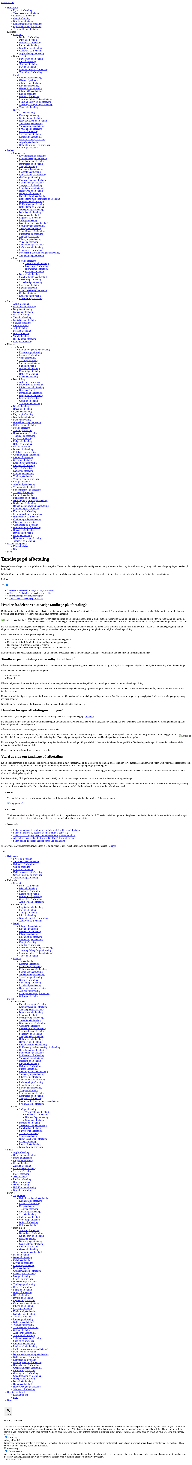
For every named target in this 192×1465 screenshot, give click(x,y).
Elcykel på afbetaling (23, 1262)
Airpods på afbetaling (29, 990)
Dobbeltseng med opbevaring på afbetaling (39, 1047)
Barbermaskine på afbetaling (32, 988)
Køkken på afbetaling (23, 1322)
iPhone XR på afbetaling (31, 939)
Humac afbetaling (21, 1182)
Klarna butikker (20, 1394)
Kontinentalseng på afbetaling (33, 1007)
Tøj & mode (19, 1195)
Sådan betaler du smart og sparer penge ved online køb (39, 840)
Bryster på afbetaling (23, 1298)
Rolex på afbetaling (28, 1225)
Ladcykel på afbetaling (24, 1314)
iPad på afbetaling (27, 942)
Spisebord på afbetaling (30, 1128)
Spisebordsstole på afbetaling (33, 1125)
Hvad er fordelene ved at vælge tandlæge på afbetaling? (32, 590)
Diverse (17, 958)
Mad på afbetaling (21, 1276)
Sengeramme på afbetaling (31, 1093)
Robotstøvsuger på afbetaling (33, 969)
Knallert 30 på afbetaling (25, 1311)
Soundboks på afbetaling (31, 972)
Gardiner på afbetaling (29, 1025)
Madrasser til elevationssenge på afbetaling (39, 1101)
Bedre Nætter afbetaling (24, 1155)
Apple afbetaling (21, 1152)
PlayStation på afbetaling (31, 907)
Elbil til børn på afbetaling (31, 1236)
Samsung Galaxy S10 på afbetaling (35, 953)
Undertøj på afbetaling (29, 1219)
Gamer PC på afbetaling (30, 899)
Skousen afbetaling (22, 1171)
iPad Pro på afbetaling (29, 945)
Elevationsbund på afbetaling (33, 1044)
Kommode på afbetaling (24, 1359)
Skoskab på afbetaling (23, 1341)
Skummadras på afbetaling (31, 1031)
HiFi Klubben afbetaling (24, 1187)
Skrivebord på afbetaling (30, 1131)
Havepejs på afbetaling (24, 1378)
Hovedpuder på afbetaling (31, 1050)
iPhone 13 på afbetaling (30, 926)
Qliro (15, 1397)
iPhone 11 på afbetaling (30, 931)
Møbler (10, 999)
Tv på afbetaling (27, 961)
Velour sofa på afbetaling (37, 1112)
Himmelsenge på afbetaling (26, 1365)
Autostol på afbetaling (29, 1230)
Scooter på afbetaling (23, 1279)
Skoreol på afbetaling (29, 1133)
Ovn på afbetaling (21, 867)
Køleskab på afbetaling (24, 864)
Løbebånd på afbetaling (30, 985)
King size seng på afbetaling (32, 1023)
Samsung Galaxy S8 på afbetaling (35, 950)
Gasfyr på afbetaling (22, 1308)
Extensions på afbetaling (30, 1201)
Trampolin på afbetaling (30, 1252)
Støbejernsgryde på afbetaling (27, 1338)
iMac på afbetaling (28, 888)
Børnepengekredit (27, 1238)
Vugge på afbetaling (28, 1090)
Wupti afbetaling (21, 1184)
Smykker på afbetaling (29, 1211)
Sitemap (112, 846)
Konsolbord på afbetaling (31, 1147)
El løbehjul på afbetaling (30, 966)
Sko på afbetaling (27, 1214)
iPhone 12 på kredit (28, 928)
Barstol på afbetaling (23, 1381)
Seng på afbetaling (28, 1015)
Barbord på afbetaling (29, 1122)
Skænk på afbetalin (28, 1136)
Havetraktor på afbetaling (25, 1281)
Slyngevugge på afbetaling (31, 1104)
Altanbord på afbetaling (24, 1333)
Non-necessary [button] (11, 1448)
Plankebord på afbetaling (25, 1346)
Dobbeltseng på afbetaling (31, 1055)
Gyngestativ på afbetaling (31, 1244)
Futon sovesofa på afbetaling (32, 1028)
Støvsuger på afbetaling (30, 982)
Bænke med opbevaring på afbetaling (31, 1354)
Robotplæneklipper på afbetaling (34, 993)
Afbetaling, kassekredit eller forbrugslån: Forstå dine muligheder (43, 838)
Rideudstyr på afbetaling (24, 1273)
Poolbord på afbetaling (24, 1343)
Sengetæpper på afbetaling (31, 1009)
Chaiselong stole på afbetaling (27, 1368)
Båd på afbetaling (21, 1295)
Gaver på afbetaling (28, 1249)
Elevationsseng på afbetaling (32, 1004)
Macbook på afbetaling (30, 891)
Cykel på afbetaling (22, 1260)
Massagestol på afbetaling (31, 1017)
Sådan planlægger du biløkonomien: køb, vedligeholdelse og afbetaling (46, 830)
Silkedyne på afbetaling (30, 1077)
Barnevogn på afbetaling (30, 1241)
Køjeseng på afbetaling (30, 1066)
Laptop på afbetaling (29, 893)
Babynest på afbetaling (30, 1042)
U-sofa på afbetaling (34, 1120)
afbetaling (89, 716)
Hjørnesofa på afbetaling (36, 1117)
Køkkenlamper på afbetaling (26, 1357)
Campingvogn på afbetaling (26, 1303)
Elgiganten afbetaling (23, 1160)
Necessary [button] (9, 1434)
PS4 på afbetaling (27, 915)
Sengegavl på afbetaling (30, 1034)
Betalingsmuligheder (17, 1392)
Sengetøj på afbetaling (29, 1085)
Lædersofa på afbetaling (36, 1114)
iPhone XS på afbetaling (30, 937)
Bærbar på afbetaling (29, 885)
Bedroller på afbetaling (30, 1060)
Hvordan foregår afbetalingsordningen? (26, 596)
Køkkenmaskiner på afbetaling (27, 872)
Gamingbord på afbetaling (25, 1373)
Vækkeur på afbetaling (24, 1335)
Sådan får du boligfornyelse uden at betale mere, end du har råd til (44, 835)
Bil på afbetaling (21, 1254)
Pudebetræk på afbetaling (31, 1082)
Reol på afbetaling (27, 1141)
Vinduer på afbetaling (23, 1324)
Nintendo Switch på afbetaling (33, 918)
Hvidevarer (12, 856)
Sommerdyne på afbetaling (32, 1074)
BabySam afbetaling (22, 1157)
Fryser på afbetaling (22, 858)
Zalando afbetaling (22, 1166)
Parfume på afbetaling (29, 1203)
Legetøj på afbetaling (29, 1246)
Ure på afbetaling (27, 1206)
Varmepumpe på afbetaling (32, 974)
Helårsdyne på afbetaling (31, 1039)
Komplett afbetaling (22, 1190)
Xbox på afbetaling (28, 912)
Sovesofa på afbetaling (30, 1020)
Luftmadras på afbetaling (31, 1095)
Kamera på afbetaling (29, 964)
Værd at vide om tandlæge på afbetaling (26, 598)
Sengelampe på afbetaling (31, 1036)
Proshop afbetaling (22, 1179)
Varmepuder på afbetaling (31, 1058)
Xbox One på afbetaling (30, 920)
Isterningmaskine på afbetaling (27, 1362)
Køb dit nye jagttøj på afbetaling (34, 1198)
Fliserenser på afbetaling (24, 1370)
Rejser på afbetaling (22, 1287)
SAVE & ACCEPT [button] (13, 1459)
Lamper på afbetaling (23, 1319)
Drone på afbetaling (28, 980)
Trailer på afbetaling (22, 1316)
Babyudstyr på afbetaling (31, 1233)
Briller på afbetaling (28, 1222)
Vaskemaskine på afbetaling (26, 861)
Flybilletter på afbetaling (24, 1300)
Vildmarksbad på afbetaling (26, 1327)
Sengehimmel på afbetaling (32, 1079)
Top (3, 851)
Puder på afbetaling (28, 1069)
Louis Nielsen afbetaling (24, 1168)
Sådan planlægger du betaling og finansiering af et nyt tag (40, 832)
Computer (18, 883)
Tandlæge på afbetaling (24, 1284)
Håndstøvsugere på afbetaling (27, 1386)
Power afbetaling (21, 1174)
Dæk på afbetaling (22, 1268)
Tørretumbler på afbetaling (25, 877)
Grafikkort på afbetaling (30, 896)
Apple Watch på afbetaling (31, 902)
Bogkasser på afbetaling (24, 1351)
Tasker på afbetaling (28, 1209)
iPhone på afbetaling (29, 934)
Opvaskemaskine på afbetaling (27, 875)
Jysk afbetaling (20, 1176)
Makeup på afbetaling (29, 1217)
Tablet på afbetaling (28, 955)
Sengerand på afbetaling (30, 1098)
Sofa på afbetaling (27, 1109)
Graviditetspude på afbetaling (27, 1376)
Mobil (16, 923)
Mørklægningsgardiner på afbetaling (30, 1349)
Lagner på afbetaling (29, 1063)
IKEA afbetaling (21, 1163)
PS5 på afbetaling (27, 910)
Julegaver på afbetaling (24, 1389)
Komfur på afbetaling (23, 869)
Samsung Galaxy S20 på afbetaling (35, 947)
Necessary (13, 1437)
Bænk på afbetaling (22, 1384)
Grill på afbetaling (21, 1330)
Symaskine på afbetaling (30, 977)
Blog (9, 1400)
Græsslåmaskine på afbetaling (27, 1271)
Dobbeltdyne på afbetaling (31, 1052)
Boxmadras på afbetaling (31, 1012)
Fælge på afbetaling (22, 1289)
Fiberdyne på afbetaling (30, 1087)
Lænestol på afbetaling (30, 1144)
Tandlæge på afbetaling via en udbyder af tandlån (30, 593)
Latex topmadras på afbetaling (33, 1071)
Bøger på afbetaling (22, 1257)
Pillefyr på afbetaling (23, 1306)
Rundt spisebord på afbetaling (33, 1139)
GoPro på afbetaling (28, 996)
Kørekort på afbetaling (23, 1265)
